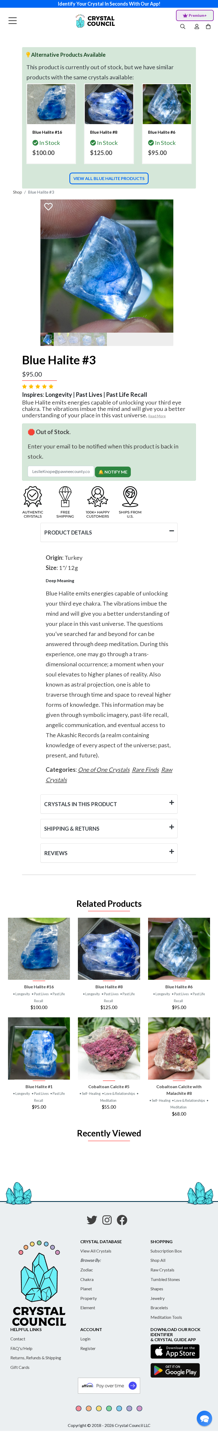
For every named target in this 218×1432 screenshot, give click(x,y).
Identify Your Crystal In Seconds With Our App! (109, 4)
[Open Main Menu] (12, 21)
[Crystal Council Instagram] (109, 1222)
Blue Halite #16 (39, 986)
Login (85, 1338)
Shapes (156, 1288)
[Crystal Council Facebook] (124, 1222)
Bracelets (159, 1307)
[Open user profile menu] (196, 26)
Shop (17, 191)
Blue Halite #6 (178, 986)
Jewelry (157, 1298)
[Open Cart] (209, 26)
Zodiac (86, 1269)
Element (87, 1307)
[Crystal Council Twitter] (94, 1222)
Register (88, 1348)
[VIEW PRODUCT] (39, 949)
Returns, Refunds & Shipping (35, 1357)
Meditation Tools (166, 1317)
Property (88, 1298)
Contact (17, 1338)
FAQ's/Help (21, 1348)
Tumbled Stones (165, 1279)
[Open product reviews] (38, 386)
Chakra (87, 1279)
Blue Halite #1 (39, 1086)
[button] (204, 1418)
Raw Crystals (162, 1269)
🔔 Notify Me (112, 471)
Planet (86, 1288)
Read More (157, 416)
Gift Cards (20, 1367)
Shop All (157, 1260)
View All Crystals (95, 1250)
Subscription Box (166, 1250)
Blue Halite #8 (109, 986)
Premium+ (198, 15)
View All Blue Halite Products (109, 178)
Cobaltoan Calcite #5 (108, 1086)
